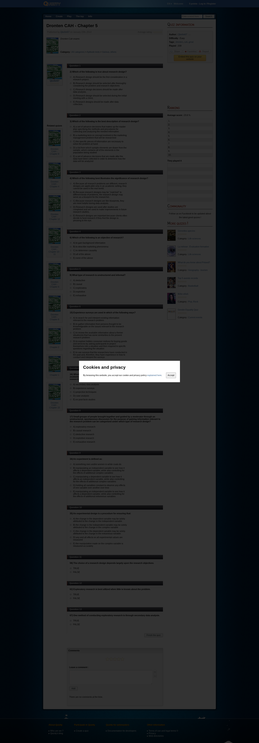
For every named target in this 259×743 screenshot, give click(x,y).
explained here (154, 375)
